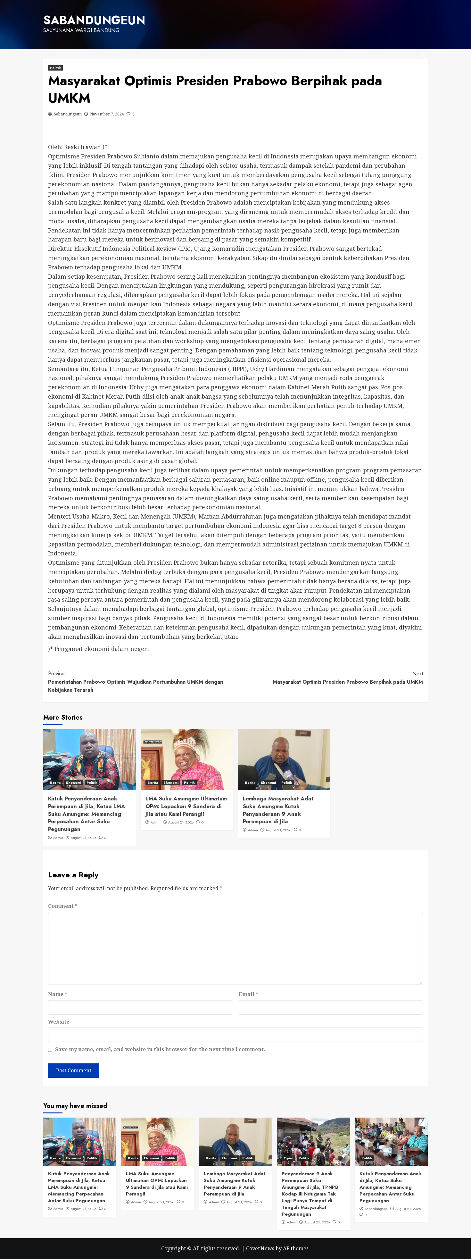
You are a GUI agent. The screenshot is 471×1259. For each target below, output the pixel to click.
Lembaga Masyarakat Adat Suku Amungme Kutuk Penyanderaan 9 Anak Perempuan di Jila (278, 810)
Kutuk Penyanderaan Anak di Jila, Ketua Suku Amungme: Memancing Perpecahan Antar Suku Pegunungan (390, 1187)
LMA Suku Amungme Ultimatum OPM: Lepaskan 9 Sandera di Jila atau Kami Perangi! (186, 806)
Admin (58, 837)
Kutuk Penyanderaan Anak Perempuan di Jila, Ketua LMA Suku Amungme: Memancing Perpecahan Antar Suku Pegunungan (86, 814)
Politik (55, 67)
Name (57, 994)
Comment (63, 905)
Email (248, 994)
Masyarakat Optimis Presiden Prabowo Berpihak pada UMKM (348, 678)
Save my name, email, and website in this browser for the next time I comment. (160, 1049)
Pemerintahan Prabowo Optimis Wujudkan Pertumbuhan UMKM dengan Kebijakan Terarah (135, 682)
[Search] (424, 57)
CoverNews (260, 1248)
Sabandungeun (68, 114)
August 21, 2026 (83, 837)
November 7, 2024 (107, 114)
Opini (288, 1158)
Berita (55, 782)
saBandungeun (94, 20)
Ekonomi (73, 782)
